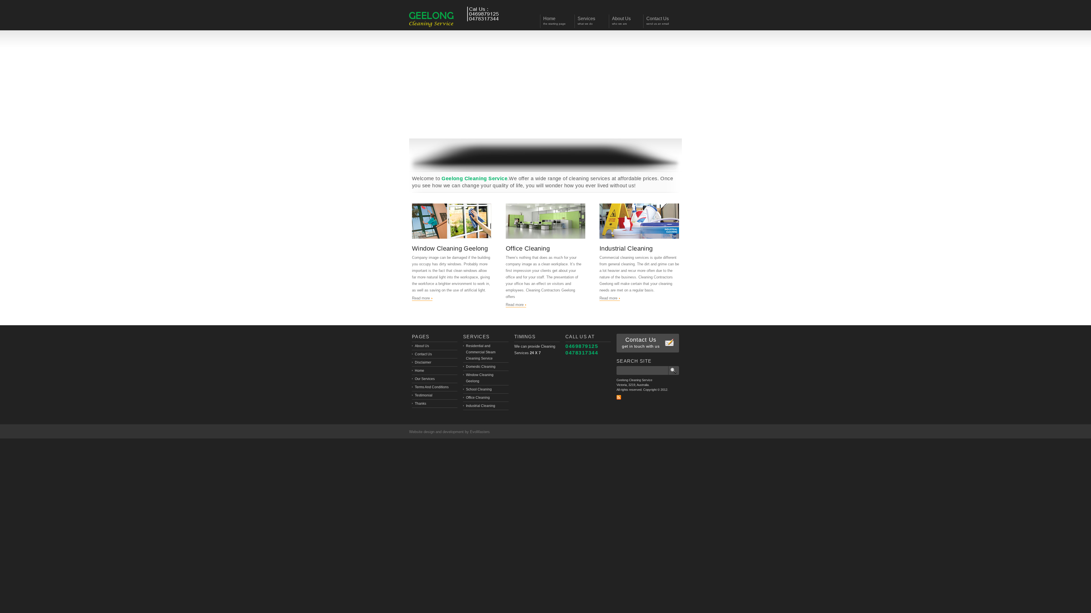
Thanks (420, 404)
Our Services (425, 379)
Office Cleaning (528, 248)
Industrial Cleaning (626, 248)
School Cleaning (479, 389)
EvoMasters (480, 432)
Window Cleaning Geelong (450, 248)
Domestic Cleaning (480, 367)
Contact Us (423, 354)
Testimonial (423, 395)
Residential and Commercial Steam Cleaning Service (480, 352)
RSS (619, 397)
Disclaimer (423, 362)
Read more (421, 298)
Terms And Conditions (432, 387)
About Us (422, 346)
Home (419, 371)
